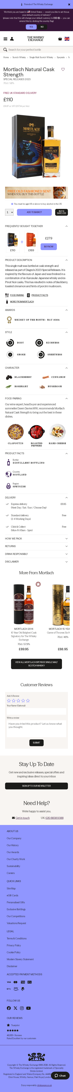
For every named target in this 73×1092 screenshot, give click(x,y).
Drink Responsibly (16, 554)
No (42, 27)
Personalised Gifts (16, 902)
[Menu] (5, 39)
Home (6, 57)
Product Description (18, 260)
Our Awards (13, 852)
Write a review (13, 718)
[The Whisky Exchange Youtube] (28, 1008)
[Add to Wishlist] (63, 69)
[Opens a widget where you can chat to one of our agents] (60, 1076)
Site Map (11, 888)
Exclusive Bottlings (16, 909)
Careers (11, 873)
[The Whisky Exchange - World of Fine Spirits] (35, 38)
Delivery (10, 497)
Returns (10, 546)
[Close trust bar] (69, 4)
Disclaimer (12, 561)
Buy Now (48, 246)
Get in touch (23, 818)
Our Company (14, 838)
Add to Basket (34, 212)
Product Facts (14, 453)
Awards (10, 310)
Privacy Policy (14, 945)
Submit (36, 742)
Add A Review (13, 696)
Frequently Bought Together (24, 226)
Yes (31, 27)
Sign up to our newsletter (36, 786)
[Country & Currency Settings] (67, 39)
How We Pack (13, 538)
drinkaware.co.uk (44, 1085)
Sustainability (13, 866)
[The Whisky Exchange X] (15, 1008)
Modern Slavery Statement (20, 959)
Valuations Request (16, 923)
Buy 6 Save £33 (61, 212)
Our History (13, 845)
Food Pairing (13, 398)
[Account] (12, 39)
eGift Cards (12, 895)
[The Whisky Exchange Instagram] (22, 1008)
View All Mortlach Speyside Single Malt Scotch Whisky (36, 664)
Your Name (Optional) (16, 705)
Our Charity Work (16, 859)
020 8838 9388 (54, 818)
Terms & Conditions (16, 938)
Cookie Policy (14, 952)
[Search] (6, 49)
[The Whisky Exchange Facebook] (9, 1008)
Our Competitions (16, 916)
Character (12, 367)
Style (8, 332)
